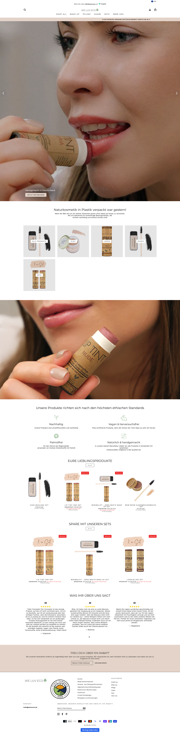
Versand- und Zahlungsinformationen (90, 684)
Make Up (75, 14)
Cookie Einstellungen (85, 695)
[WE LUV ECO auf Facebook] (62, 714)
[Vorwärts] (177, 93)
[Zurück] (3, 93)
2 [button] (91, 637)
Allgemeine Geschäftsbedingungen (89, 687)
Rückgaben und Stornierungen (87, 698)
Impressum (81, 692)
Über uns (118, 14)
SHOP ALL (61, 14)
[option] (90, 19)
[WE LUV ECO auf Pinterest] (66, 714)
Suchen (80, 679)
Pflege (87, 14)
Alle (90, 465)
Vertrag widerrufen (90, 730)
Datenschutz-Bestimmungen (87, 690)
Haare (97, 14)
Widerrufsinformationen (85, 681)
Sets (107, 14)
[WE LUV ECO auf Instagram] (58, 714)
